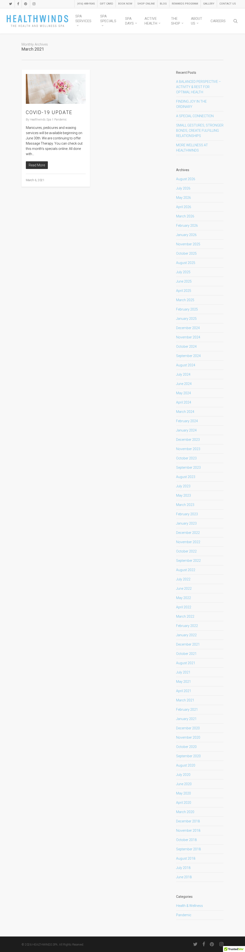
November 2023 (188, 449)
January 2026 (186, 235)
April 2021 (183, 691)
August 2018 (185, 858)
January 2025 (186, 319)
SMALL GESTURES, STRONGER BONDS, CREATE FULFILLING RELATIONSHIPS (199, 130)
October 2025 (186, 253)
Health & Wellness (189, 906)
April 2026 (183, 207)
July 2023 (183, 486)
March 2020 (185, 812)
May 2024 (183, 393)
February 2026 (187, 225)
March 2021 (185, 700)
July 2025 (183, 272)
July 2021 (183, 672)
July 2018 (183, 868)
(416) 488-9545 (86, 3)
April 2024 (183, 402)
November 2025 (188, 244)
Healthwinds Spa (40, 119)
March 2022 (185, 616)
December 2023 (188, 440)
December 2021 (188, 644)
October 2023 (186, 458)
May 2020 (183, 793)
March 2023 (185, 505)
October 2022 (186, 551)
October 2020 (186, 747)
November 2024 (188, 337)
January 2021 (186, 719)
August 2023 (185, 477)
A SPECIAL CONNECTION (195, 116)
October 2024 (186, 346)
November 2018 (188, 830)
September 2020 (188, 756)
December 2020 (188, 728)
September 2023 (188, 467)
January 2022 (186, 635)
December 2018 (188, 821)
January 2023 (186, 523)
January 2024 (186, 430)
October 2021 (186, 654)
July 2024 (183, 374)
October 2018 (186, 840)
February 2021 (187, 709)
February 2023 (187, 514)
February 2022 (187, 626)
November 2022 (188, 542)
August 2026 (185, 179)
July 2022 (183, 579)
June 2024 (184, 384)
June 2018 (184, 877)
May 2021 (183, 682)
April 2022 (183, 607)
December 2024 (188, 328)
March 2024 (185, 412)
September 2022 (188, 561)
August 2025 (185, 263)
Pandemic (60, 119)
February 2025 (187, 309)
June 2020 (184, 784)
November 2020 (188, 737)
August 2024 (185, 365)
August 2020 (185, 765)
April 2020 (183, 803)
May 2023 (183, 495)
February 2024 (187, 421)
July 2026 (183, 188)
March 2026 (185, 216)
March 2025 (185, 300)
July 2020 (183, 775)
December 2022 (188, 533)
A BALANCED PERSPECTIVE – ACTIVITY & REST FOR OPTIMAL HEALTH (198, 87)
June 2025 (184, 281)
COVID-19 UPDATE (49, 112)
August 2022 (185, 570)
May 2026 (183, 198)
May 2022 (183, 598)
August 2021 (185, 663)
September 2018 (188, 849)
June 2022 (184, 588)
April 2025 (183, 291)
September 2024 (188, 356)
